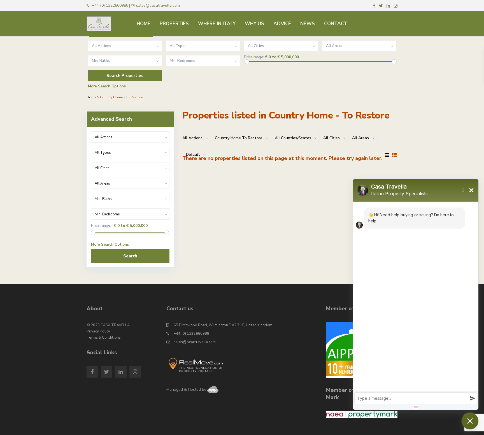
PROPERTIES (174, 23)
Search (130, 256)
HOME (143, 23)
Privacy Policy (98, 331)
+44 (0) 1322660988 (191, 333)
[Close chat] (470, 421)
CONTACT (335, 23)
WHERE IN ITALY (217, 23)
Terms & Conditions (104, 337)
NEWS (307, 23)
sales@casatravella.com (195, 342)
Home (91, 97)
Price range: (254, 57)
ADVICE (282, 23)
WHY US (254, 23)
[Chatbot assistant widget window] (415, 294)
